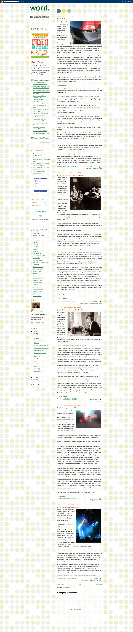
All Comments (37, 205)
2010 (34, 334)
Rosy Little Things (37, 278)
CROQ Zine (36, 251)
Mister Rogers (88, 118)
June (35, 361)
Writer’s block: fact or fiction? (72, 175)
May (35, 364)
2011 (34, 331)
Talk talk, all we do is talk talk (72, 310)
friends (100, 401)
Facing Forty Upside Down (39, 255)
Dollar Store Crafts (37, 253)
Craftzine (35, 249)
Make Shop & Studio (38, 267)
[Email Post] (100, 166)
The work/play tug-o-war (70, 507)
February (36, 371)
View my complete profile (37, 322)
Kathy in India (36, 264)
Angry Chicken (36, 233)
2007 (34, 379)
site (42, 74)
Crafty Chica (36, 244)
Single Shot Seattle (37, 282)
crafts (36, 185)
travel (100, 500)
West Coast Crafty (37, 296)
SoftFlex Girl (36, 284)
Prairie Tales (38, 181)
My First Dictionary (37, 271)
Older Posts (99, 584)
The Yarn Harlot (37, 291)
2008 (34, 377)
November (37, 338)
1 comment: (95, 578)
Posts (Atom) (67, 587)
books (85, 303)
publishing (95, 168)
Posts (35, 202)
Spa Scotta (35, 287)
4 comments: (94, 499)
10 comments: (94, 166)
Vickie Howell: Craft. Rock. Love (41, 293)
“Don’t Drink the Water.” (80, 46)
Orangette (35, 273)
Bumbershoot (72, 555)
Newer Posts (60, 584)
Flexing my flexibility (69, 408)
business (96, 500)
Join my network (40, 188)
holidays (87, 580)
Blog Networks (40, 191)
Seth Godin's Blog (37, 280)
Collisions (65, 19)
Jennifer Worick (37, 309)
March (36, 369)
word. (40, 8)
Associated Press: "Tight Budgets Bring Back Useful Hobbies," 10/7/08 (41, 105)
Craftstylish (35, 242)
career (90, 168)
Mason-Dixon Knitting (38, 269)
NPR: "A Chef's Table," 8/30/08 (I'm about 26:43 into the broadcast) (40, 115)
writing (100, 168)
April (35, 366)
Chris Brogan (36, 240)
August (36, 356)
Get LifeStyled (36, 258)
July (35, 358)
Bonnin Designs (37, 237)
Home (79, 584)
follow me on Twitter (45, 142)
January (36, 374)
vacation (96, 580)
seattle (91, 580)
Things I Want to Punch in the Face (88, 261)
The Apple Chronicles (38, 289)
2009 (34, 336)
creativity (90, 303)
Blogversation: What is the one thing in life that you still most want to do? (41, 159)
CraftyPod (35, 246)
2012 (34, 328)
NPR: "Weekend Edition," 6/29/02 (41, 133)
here (32, 68)
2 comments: (94, 399)
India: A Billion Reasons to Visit (40, 262)
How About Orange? (38, 260)
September (37, 341)
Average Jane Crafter (38, 235)
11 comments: (94, 301)
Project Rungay (37, 275)
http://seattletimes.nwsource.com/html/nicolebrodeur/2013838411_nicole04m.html (41, 92)
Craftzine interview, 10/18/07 (40, 131)
